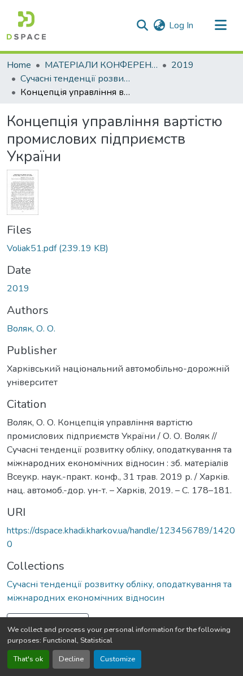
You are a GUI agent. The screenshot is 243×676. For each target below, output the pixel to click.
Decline (71, 659)
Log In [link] (181, 25)
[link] (121, 248)
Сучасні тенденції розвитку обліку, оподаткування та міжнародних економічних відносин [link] (76, 78)
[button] (26, 25)
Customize (117, 659)
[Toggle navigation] (220, 25)
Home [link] (19, 65)
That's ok (28, 659)
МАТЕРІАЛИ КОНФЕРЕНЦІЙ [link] (101, 65)
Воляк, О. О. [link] (31, 328)
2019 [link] (182, 65)
